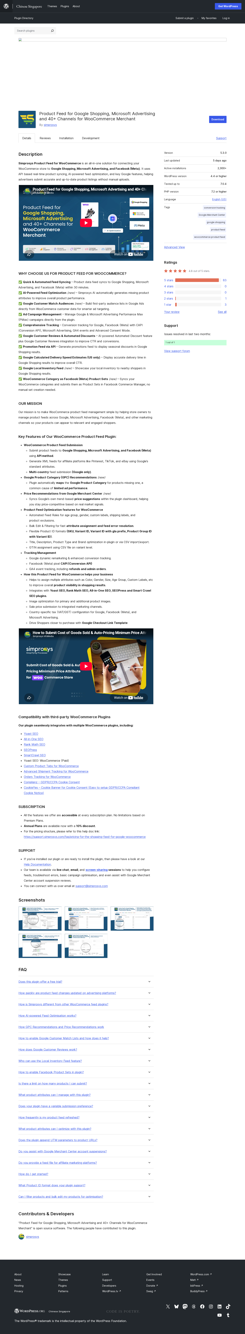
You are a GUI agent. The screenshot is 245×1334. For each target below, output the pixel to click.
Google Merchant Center (212, 215)
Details (26, 138)
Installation (66, 138)
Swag (151, 1291)
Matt (194, 1279)
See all (222, 312)
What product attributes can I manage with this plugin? (54, 1095)
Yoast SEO (31, 733)
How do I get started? (33, 1174)
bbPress (196, 1285)
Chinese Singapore (59, 1311)
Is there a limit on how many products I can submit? (52, 1083)
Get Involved (154, 1274)
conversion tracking (214, 207)
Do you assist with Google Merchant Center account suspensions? (62, 1151)
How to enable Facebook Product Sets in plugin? (51, 1072)
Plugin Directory (23, 18)
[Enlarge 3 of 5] (149, 911)
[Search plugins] (52, 30)
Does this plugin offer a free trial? (40, 981)
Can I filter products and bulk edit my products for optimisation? (60, 1196)
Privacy (18, 1291)
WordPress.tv (111, 1291)
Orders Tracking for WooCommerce (47, 777)
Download (217, 119)
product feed (218, 229)
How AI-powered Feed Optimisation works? (47, 1015)
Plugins (62, 1285)
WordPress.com (201, 1274)
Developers (109, 1285)
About (18, 1274)
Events (150, 1279)
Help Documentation (37, 864)
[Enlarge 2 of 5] (103, 911)
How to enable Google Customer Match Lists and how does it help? (63, 1038)
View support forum (177, 351)
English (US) (219, 199)
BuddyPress (199, 1291)
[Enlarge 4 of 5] (57, 938)
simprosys (50, 125)
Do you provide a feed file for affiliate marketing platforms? (57, 1162)
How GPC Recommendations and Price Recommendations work (61, 1027)
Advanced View (174, 247)
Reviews (45, 138)
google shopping (216, 222)
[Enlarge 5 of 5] (103, 938)
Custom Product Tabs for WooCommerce (51, 766)
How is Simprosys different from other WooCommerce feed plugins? (63, 1004)
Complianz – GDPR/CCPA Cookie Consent (52, 782)
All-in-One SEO (33, 739)
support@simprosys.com (92, 886)
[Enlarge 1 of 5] (57, 911)
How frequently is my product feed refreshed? (48, 1117)
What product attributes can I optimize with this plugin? (54, 1129)
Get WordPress (228, 6)
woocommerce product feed (209, 237)
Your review (172, 312)
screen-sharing (97, 870)
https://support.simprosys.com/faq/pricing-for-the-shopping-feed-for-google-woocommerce (85, 837)
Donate (152, 1285)
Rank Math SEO (34, 744)
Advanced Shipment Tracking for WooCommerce (56, 771)
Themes (63, 1279)
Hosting (18, 1285)
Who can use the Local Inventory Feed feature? (50, 1061)
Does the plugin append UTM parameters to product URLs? (57, 1140)
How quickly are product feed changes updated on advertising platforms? (67, 993)
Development (91, 138)
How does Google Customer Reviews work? (47, 1049)
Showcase (64, 1274)
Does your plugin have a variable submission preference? (55, 1106)
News (17, 1279)
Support (221, 138)
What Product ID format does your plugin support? (51, 1185)
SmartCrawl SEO (35, 755)
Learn (105, 1274)
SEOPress (30, 750)
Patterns (63, 1291)
